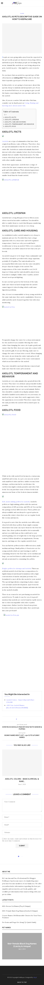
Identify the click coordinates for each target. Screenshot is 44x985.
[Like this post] (18, 719)
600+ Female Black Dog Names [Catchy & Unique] (19, 911)
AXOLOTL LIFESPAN (12, 119)
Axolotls (5, 141)
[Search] (42, 3)
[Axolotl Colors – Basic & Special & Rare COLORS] (22, 763)
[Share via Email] (26, 719)
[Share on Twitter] (22, 719)
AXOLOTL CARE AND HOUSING (15, 122)
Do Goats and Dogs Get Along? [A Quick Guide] (19, 922)
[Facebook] (34, 3)
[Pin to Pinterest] (24, 719)
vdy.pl (35, 977)
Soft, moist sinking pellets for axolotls (16, 502)
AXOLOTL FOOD (10, 126)
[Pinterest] (36, 3)
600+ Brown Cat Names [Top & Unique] (16, 906)
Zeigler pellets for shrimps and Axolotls (16, 568)
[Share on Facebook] (20, 719)
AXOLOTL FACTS (10, 117)
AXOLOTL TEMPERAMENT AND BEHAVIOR (19, 124)
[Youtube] (38, 3)
